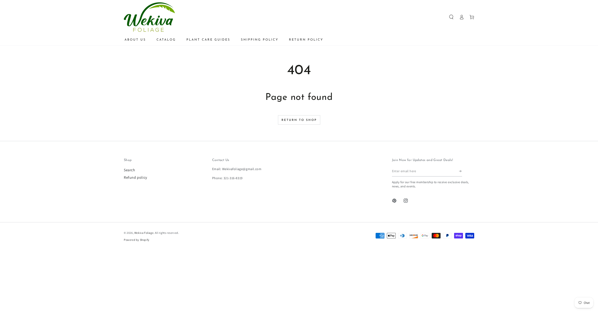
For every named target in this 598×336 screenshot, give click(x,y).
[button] (451, 17)
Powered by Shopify (137, 240)
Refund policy (135, 177)
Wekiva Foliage (143, 232)
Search (129, 170)
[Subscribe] (460, 171)
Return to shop (299, 120)
